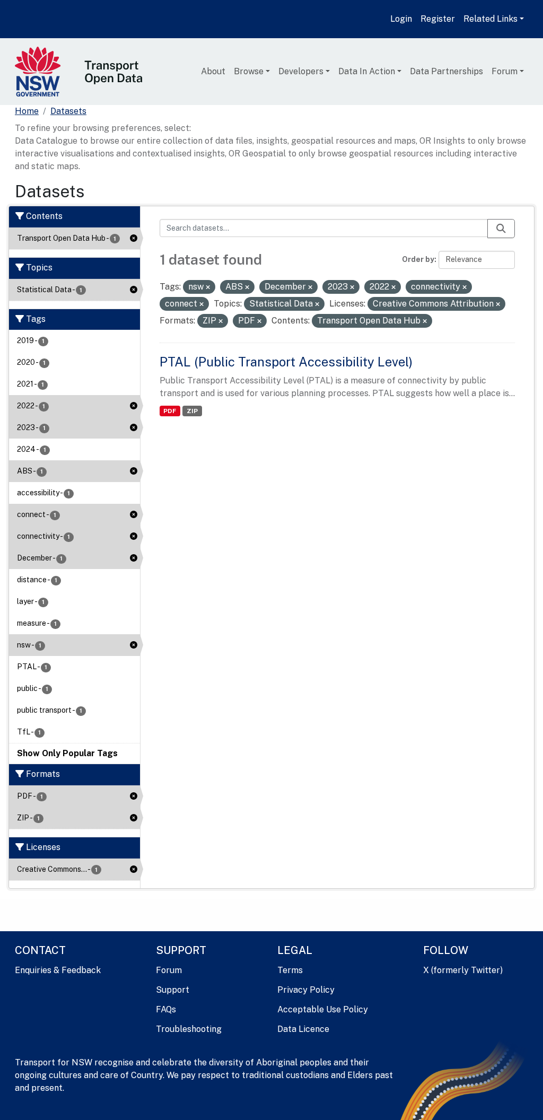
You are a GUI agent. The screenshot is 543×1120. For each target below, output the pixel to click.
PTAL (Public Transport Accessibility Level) (286, 361)
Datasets (68, 111)
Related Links (490, 19)
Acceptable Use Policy (322, 1009)
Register (438, 19)
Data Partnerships (446, 71)
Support (172, 990)
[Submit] (501, 228)
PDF (169, 411)
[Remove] (208, 287)
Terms (290, 970)
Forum (505, 71)
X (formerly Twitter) (463, 970)
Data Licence (303, 1029)
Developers (300, 71)
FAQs (166, 1009)
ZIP (192, 411)
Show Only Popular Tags (67, 753)
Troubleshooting (189, 1029)
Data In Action (366, 71)
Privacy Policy (306, 990)
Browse (249, 71)
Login (401, 19)
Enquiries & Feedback (58, 970)
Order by (418, 259)
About (213, 71)
